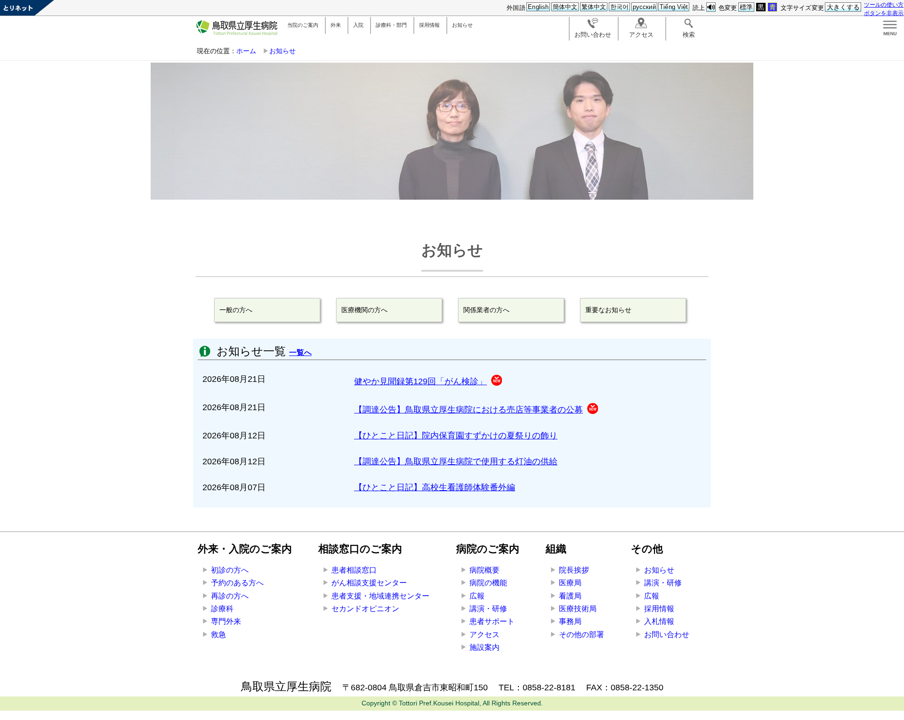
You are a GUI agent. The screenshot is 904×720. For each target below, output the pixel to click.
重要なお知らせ (608, 310)
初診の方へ (230, 570)
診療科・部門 (391, 25)
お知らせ (462, 25)
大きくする (843, 7)
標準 (746, 7)
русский (644, 6)
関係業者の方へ (486, 310)
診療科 (222, 609)
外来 (336, 25)
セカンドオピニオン (365, 609)
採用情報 (429, 25)
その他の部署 (581, 635)
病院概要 (484, 570)
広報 (476, 596)
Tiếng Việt (674, 6)
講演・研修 (488, 609)
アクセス (641, 35)
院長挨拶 (574, 570)
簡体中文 (565, 6)
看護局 (570, 596)
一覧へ (300, 352)
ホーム (246, 51)
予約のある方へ (237, 583)
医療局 (570, 583)
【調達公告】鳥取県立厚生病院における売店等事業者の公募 (468, 409)
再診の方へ (230, 596)
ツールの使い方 (884, 4)
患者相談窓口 (354, 570)
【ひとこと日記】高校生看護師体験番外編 (434, 487)
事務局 (570, 621)
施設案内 (484, 647)
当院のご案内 (302, 25)
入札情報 (659, 621)
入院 (358, 25)
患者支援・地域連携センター (380, 596)
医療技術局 (578, 609)
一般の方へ (235, 310)
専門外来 (226, 621)
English (538, 6)
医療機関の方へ (364, 310)
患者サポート (492, 621)
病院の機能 (488, 583)
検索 (689, 35)
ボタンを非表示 (884, 13)
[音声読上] (711, 7)
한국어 (619, 6)
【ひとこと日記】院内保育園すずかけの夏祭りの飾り (455, 435)
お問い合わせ (592, 35)
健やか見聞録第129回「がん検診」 (420, 381)
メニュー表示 (889, 28)
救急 (218, 635)
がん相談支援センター (369, 583)
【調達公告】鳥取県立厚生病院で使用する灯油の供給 (455, 461)
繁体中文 (593, 6)
